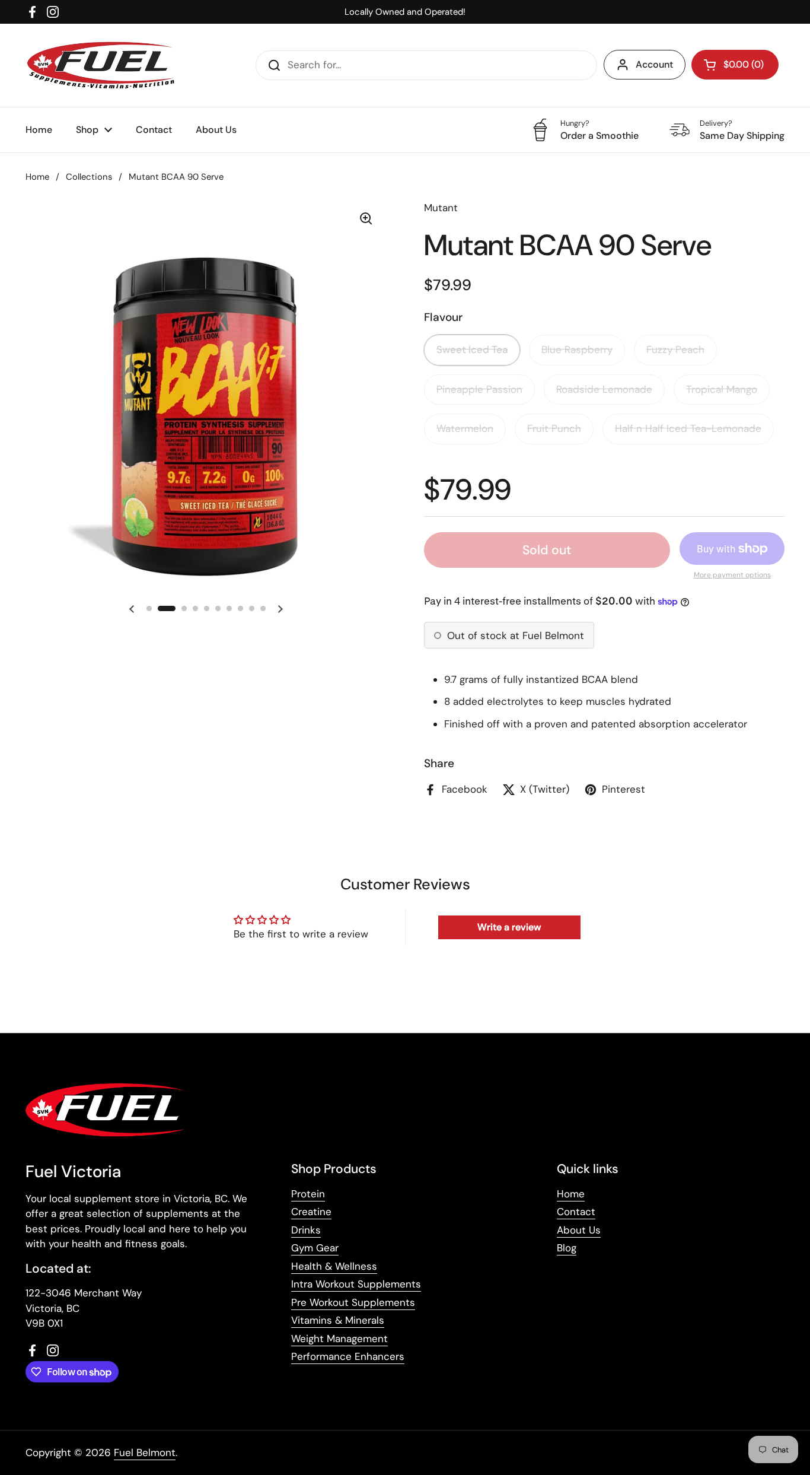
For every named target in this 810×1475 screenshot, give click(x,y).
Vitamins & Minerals (337, 1320)
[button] (735, 65)
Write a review (509, 927)
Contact (576, 1211)
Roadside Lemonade (604, 389)
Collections (89, 177)
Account (654, 64)
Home (37, 177)
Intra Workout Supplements (356, 1283)
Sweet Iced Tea (472, 349)
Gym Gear (315, 1247)
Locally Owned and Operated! (405, 12)
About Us (579, 1229)
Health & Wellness (334, 1266)
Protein (308, 1193)
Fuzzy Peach (675, 349)
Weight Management (339, 1338)
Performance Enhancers (347, 1356)
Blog (566, 1247)
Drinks (306, 1229)
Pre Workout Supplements (353, 1302)
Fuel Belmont (145, 1452)
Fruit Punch (554, 428)
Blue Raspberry (577, 349)
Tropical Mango (721, 389)
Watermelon (464, 428)
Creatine (311, 1211)
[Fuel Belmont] (104, 65)
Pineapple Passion (479, 389)
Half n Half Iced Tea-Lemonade (688, 428)
